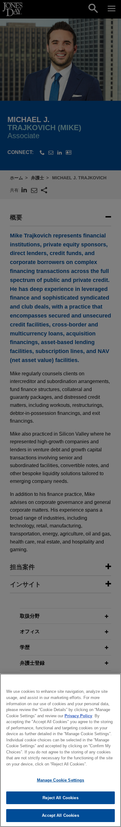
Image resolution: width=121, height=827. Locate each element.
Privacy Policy (78, 716)
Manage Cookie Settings (60, 780)
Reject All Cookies (60, 797)
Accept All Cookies (60, 815)
